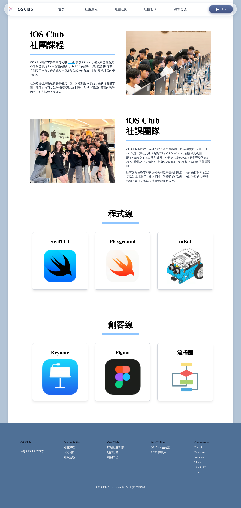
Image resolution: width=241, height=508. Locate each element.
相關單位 (112, 457)
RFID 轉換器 (159, 452)
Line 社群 (200, 467)
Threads (198, 462)
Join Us (221, 9)
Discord (198, 472)
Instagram (199, 457)
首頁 (61, 9)
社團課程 (91, 9)
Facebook (199, 452)
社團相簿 (150, 9)
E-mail (198, 447)
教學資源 (180, 9)
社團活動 (121, 9)
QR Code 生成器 (161, 447)
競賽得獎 (112, 452)
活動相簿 (69, 452)
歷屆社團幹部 (115, 447)
